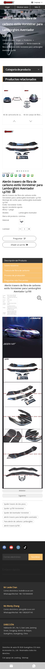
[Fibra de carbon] (21, 221)
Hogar (7, 7)
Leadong (17, 658)
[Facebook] (4, 547)
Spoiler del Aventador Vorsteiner (16, 513)
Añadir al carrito (18, 244)
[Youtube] (11, 547)
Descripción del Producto (15, 260)
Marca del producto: (10, 216)
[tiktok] (25, 547)
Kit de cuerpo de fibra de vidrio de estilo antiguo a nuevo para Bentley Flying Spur (33, 115)
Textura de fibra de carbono (17, 270)
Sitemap (25, 658)
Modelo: (5, 213)
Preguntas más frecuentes (16, 280)
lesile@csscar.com (26, 590)
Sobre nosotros (11, 265)
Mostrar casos (22, 7)
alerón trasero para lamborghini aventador (20, 517)
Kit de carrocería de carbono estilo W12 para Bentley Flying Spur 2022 (12, 115)
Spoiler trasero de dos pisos (15, 504)
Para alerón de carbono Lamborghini (18, 521)
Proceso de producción (14, 275)
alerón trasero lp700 (12, 526)
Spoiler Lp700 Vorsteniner (14, 508)
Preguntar (17, 238)
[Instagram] (18, 547)
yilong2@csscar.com (27, 609)
